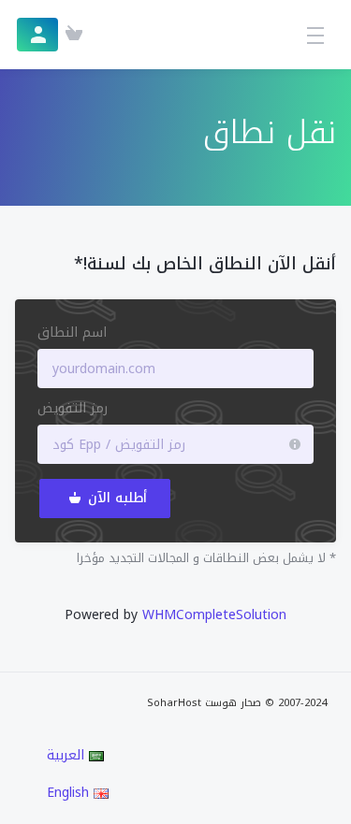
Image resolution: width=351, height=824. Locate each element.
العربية (68, 755)
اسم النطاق (72, 333)
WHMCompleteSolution (214, 615)
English (70, 793)
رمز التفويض (72, 409)
